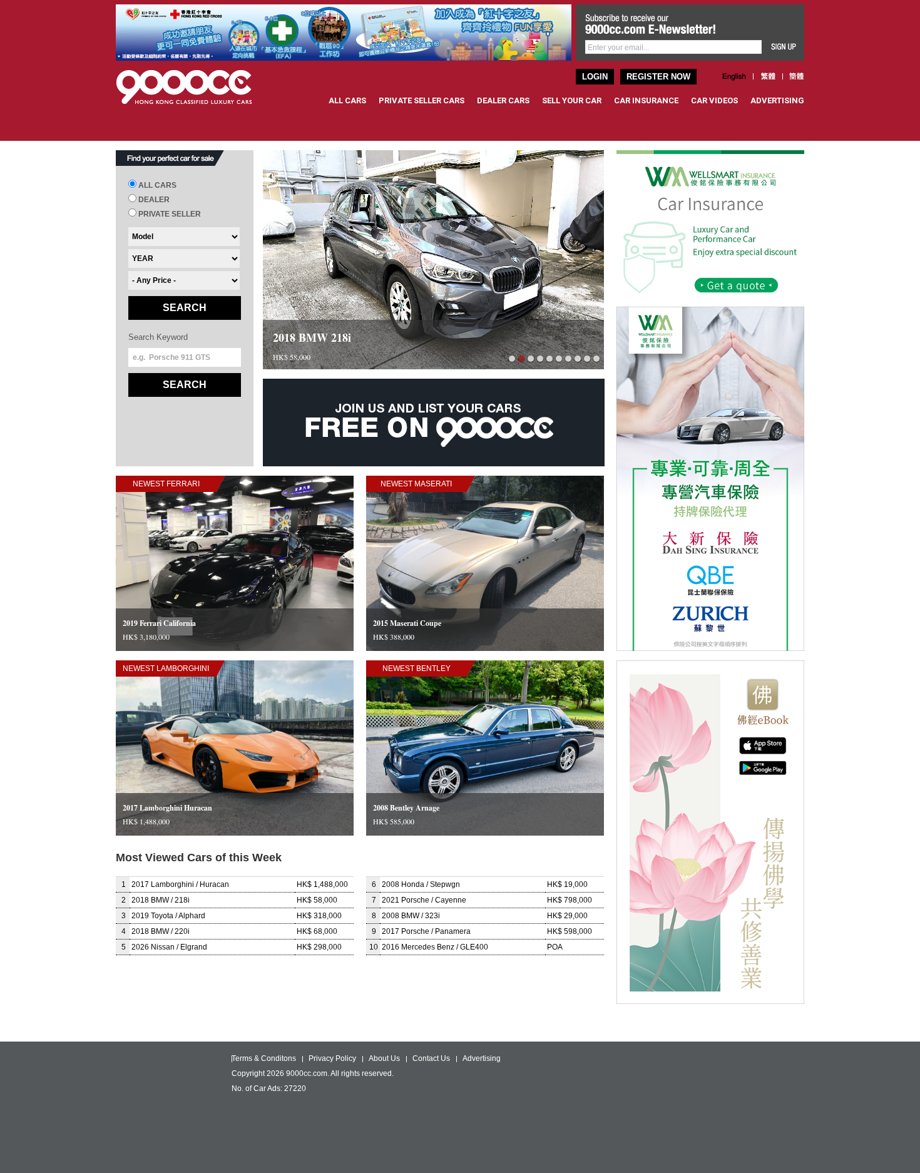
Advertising (482, 1058)
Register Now (658, 76)
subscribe (784, 47)
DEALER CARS (503, 100)
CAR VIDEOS (714, 100)
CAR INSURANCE (646, 100)
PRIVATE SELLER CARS (421, 100)
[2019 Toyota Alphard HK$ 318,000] (433, 366)
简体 (796, 76)
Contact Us (431, 1058)
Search (185, 307)
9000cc (195, 87)
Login (595, 76)
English (734, 76)
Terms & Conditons (264, 1058)
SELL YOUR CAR (571, 100)
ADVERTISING (777, 100)
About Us (384, 1058)
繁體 (768, 76)
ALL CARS (347, 100)
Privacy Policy (332, 1058)
